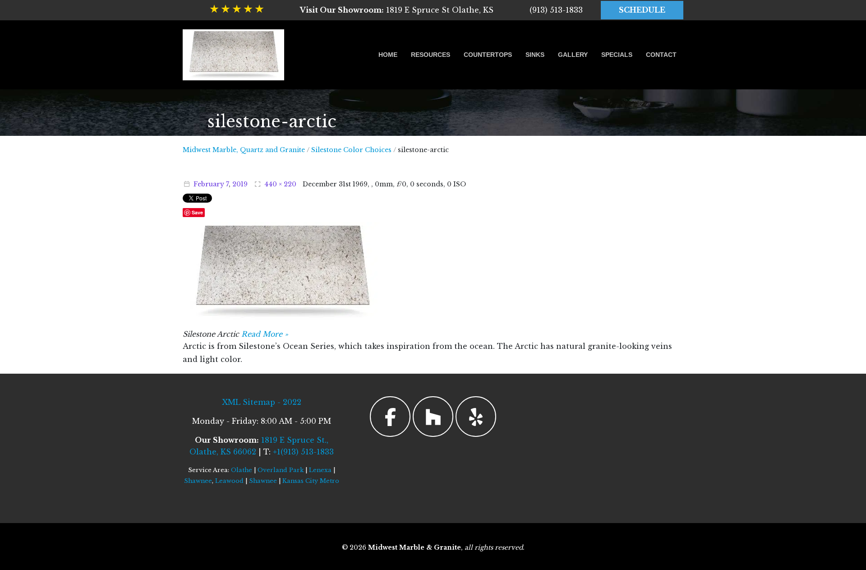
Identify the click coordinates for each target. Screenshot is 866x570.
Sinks (534, 54)
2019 (240, 184)
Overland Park (281, 470)
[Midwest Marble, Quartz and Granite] (233, 54)
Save (197, 212)
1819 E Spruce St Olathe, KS (396, 9)
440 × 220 (280, 184)
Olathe (241, 470)
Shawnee (198, 480)
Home (387, 54)
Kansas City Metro (310, 480)
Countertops (488, 54)
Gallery (573, 54)
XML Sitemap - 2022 (261, 402)
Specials (616, 54)
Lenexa (320, 470)
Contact (661, 54)
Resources (430, 54)
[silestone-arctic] (282, 270)
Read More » (264, 333)
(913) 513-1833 (556, 9)
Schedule (642, 9)
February (208, 184)
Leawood (229, 480)
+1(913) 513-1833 (303, 451)
